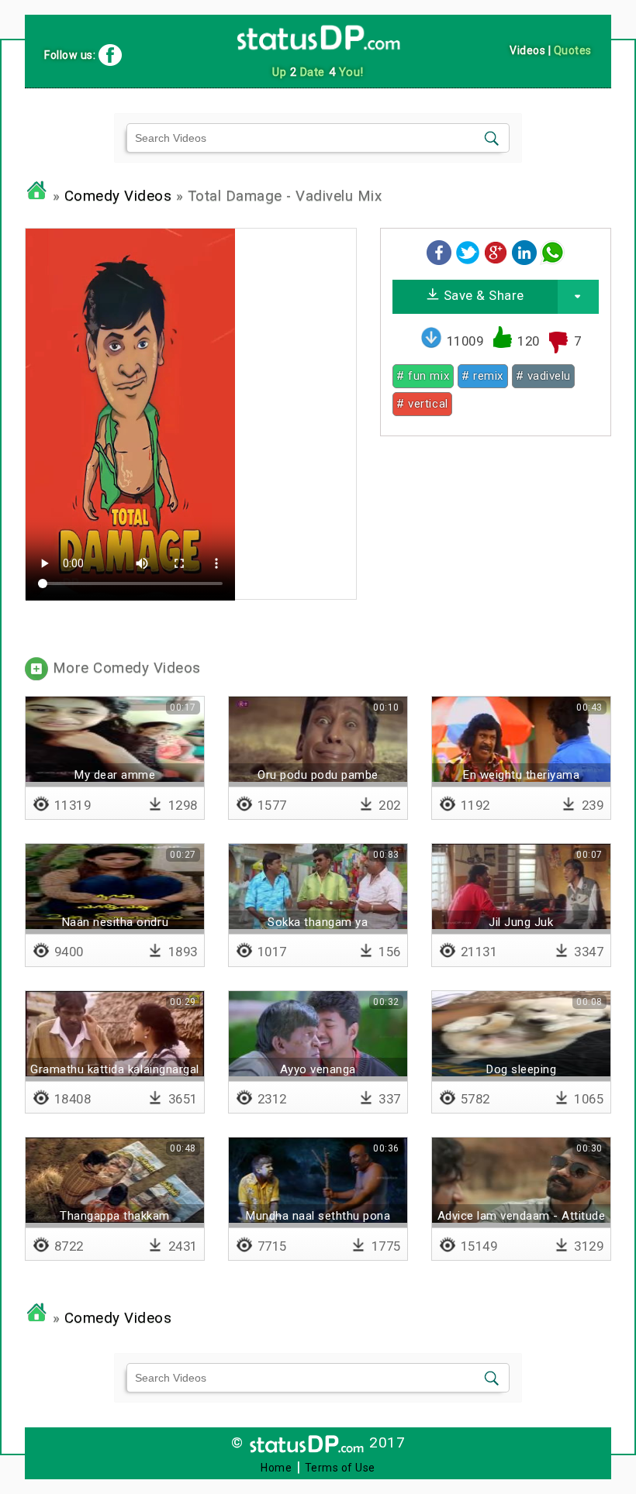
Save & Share (482, 295)
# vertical (422, 404)
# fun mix (423, 376)
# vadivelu (543, 376)
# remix (482, 376)
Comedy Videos (118, 196)
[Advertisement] (495, 545)
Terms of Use (340, 1467)
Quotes (573, 50)
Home (276, 1467)
